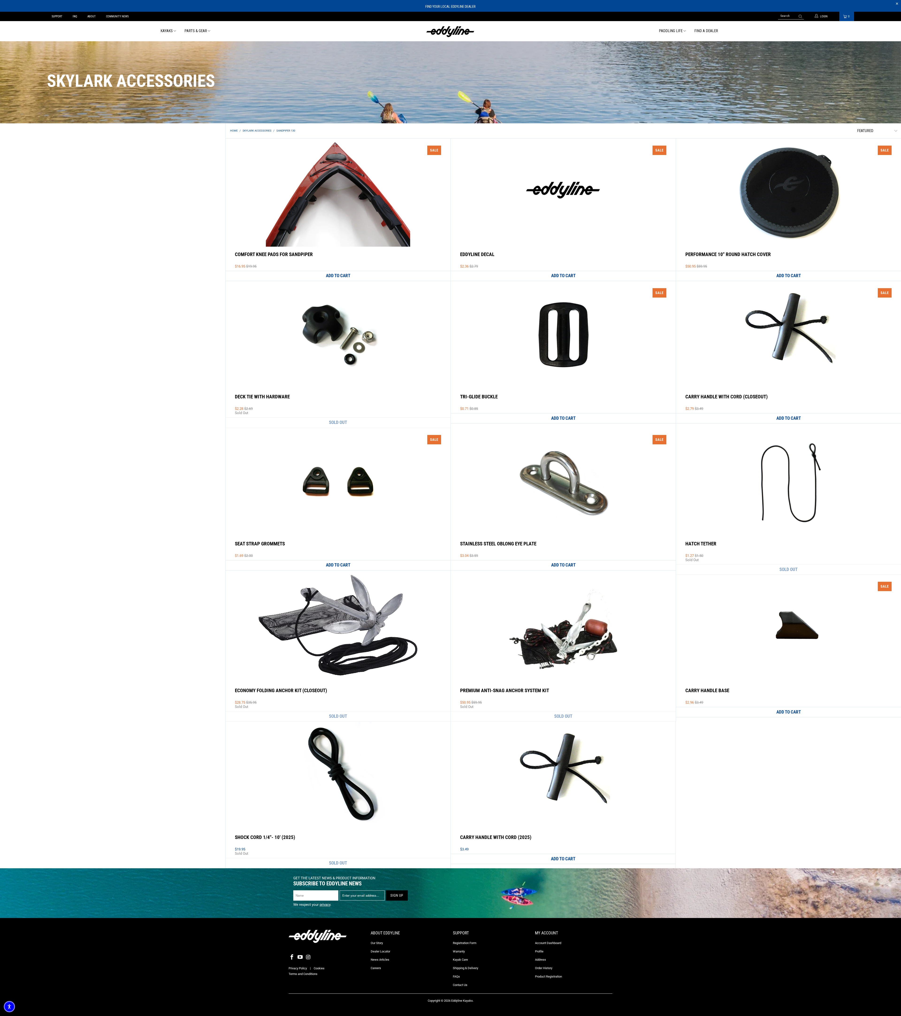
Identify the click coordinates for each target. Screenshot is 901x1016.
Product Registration (548, 976)
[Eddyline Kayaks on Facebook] (292, 957)
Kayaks (166, 31)
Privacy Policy (298, 968)
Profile (539, 951)
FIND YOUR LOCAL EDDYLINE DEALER (450, 6)
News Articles (380, 959)
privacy (325, 905)
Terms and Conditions (303, 974)
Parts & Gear (195, 31)
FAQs (456, 976)
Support (57, 16)
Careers (376, 968)
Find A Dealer (706, 31)
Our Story (377, 943)
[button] (9, 1006)
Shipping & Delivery (465, 968)
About (92, 16)
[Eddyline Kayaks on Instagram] (308, 957)
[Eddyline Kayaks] (450, 31)
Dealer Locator (380, 951)
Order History (543, 968)
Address (540, 959)
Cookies (319, 968)
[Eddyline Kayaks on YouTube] (300, 957)
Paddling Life (671, 31)
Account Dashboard (548, 943)
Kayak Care (460, 959)
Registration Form (464, 943)
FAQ (75, 16)
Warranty (459, 951)
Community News (117, 16)
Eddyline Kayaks (462, 1000)
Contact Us (460, 985)
